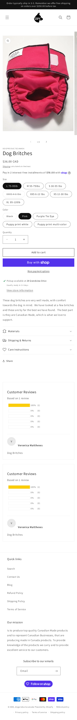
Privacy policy (21, 712)
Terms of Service (16, 609)
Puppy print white (17, 224)
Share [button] (9, 361)
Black (11, 216)
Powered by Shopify (44, 706)
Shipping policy (57, 712)
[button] (7, 17)
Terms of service (39, 712)
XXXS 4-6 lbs (15, 194)
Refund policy (62, 707)
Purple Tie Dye (45, 216)
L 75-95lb (12, 186)
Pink (25, 216)
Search (11, 568)
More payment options (39, 271)
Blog (9, 584)
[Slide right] (46, 142)
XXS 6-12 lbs (37, 194)
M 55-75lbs (33, 186)
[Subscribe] (56, 671)
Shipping (6, 166)
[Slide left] (31, 142)
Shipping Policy (16, 601)
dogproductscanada (24, 706)
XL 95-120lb (13, 202)
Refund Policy (15, 593)
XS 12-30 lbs (61, 194)
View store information (20, 290)
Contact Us (13, 576)
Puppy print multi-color (52, 224)
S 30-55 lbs (55, 186)
